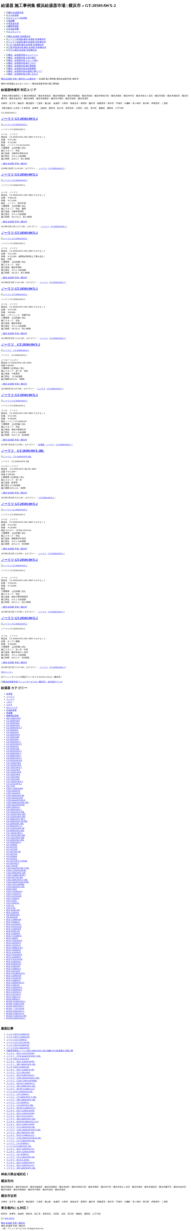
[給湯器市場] (14, 12)
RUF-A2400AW (13, 933)
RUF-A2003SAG (13, 961)
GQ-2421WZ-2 (12, 863)
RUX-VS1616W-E (14, 954)
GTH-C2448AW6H (14, 788)
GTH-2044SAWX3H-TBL (17, 802)
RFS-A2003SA (12, 912)
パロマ (9, 702)
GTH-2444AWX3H (14, 798)
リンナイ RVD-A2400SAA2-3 (20, 1135)
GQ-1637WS (11, 847)
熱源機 (9, 713)
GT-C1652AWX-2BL (15, 837)
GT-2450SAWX (13, 720)
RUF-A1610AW (13, 971)
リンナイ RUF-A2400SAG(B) (20, 1070)
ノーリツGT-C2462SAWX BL (19, 1091)
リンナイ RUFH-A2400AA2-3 (20, 1089)
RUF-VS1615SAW (14, 959)
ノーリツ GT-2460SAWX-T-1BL (21, 1097)
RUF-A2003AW (13, 966)
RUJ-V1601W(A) (13, 992)
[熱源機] (10, 21)
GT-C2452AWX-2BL (15, 812)
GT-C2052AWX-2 (14, 767)
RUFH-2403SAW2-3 (15, 1006)
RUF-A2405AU (13, 985)
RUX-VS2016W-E (14, 940)
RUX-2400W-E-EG (14, 947)
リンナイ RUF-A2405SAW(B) (20, 1061)
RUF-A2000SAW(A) (15, 983)
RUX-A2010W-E (13, 943)
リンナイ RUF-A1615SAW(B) (20, 1053)
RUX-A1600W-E (13, 950)
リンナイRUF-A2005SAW (18, 1037)
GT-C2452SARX (13, 763)
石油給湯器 (11, 710)
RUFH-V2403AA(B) (15, 1004)
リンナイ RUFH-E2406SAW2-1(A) (22, 1122)
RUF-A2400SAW (13, 976)
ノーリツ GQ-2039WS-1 (17, 1102)
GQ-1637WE (11, 849)
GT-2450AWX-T (13, 742)
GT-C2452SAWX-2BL (16, 814)
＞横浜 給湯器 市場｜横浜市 (14, 163)
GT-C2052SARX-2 (14, 833)
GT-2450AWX (12, 739)
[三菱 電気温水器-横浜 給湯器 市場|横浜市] (26, 47)
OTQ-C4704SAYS (14, 891)
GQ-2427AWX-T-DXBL (16, 861)
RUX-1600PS (12, 938)
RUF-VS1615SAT (14, 926)
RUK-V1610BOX (14, 936)
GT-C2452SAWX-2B (15, 828)
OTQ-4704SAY (13, 903)
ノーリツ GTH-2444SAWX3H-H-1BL (23, 1138)
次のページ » (7, 672)
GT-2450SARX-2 (13, 753)
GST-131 (10, 905)
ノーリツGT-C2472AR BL (18, 1042)
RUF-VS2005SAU (14, 990)
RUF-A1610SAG (13, 924)
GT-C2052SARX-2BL (15, 835)
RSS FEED (9, 1218)
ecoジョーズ (11, 707)
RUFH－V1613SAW (15, 1008)
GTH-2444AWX (13, 791)
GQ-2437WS (11, 854)
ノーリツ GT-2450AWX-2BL (20, 1105)
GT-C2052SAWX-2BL (16, 816)
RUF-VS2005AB (13, 929)
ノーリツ (43, 168)
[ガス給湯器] (12, 15)
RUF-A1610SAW (13, 978)
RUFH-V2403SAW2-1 (16, 1001)
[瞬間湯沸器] (12, 26)
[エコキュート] (13, 32)
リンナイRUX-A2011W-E (17, 1059)
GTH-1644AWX (13, 793)
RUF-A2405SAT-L (14, 987)
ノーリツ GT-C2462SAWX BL (20, 1157)
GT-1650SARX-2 (13, 842)
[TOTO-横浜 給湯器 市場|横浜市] (21, 50)
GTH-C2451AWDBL (15, 884)
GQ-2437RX (11, 859)
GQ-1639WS (11, 845)
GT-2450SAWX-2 (14, 809)
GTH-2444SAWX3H (15, 795)
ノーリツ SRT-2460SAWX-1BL (21, 1064)
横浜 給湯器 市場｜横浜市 (13, 1223)
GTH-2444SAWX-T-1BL (17, 880)
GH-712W (10, 786)
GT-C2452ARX (13, 779)
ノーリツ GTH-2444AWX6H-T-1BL (23, 1078)
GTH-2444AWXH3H (15, 805)
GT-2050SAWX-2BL (15, 830)
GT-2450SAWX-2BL (15, 840)
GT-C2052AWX (13, 774)
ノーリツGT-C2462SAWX (18, 1048)
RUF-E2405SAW (13, 964)
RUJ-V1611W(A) (13, 994)
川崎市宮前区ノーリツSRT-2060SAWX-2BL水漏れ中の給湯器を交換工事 (39, 1051)
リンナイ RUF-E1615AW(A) (19, 1116)
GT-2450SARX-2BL (15, 823)
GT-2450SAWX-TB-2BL (17, 821)
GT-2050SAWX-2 (56, 168)
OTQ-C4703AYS (13, 894)
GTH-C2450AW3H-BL (16, 870)
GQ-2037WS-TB (13, 852)
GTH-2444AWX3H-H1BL (17, 882)
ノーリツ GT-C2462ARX (18, 1072)
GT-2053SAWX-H (14, 760)
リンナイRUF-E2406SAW (17, 1034)
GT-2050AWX (12, 746)
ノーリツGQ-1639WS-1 (16, 1040)
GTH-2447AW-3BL (14, 877)
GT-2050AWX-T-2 (14, 826)
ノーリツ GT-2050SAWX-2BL (22, 450)
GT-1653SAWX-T (14, 744)
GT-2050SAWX (13, 735)
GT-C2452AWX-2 (14, 784)
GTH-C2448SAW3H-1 (16, 875)
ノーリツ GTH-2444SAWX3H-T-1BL (23, 1056)
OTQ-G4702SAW (14, 896)
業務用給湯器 (12, 716)
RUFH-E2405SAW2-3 (15, 1018)
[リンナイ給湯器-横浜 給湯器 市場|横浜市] (26, 42)
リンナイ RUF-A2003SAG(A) (20, 1149)
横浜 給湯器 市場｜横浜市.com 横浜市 (18, 79)
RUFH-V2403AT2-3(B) (16, 1016)
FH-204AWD (12, 917)
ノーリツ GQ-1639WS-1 (17, 1094)
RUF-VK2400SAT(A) (15, 973)
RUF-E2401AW (13, 910)
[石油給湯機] (12, 29)
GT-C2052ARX (13, 777)
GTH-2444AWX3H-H (15, 800)
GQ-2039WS (11, 856)
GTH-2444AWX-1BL (15, 887)
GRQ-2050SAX (13, 807)
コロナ (9, 705)
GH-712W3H (12, 866)
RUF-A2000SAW (13, 919)
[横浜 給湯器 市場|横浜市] (18, 36)
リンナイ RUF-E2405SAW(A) (20, 1075)
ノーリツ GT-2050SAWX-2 (19, 118)
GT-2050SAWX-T (14, 728)
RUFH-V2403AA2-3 (15, 1013)
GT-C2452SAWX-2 (14, 781)
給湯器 (41, 445)
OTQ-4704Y (11, 901)
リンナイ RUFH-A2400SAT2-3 (20, 1108)
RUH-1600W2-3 (13, 999)
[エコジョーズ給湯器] (16, 18)
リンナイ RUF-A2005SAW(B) (20, 1111)
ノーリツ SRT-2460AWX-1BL (20, 1132)
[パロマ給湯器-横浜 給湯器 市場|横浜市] (25, 45)
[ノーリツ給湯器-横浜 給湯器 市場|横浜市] (26, 39)
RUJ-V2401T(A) (13, 997)
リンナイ (41, 389)
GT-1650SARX (12, 749)
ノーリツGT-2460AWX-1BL (18, 1146)
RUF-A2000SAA (13, 969)
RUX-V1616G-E (13, 945)
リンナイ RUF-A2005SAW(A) (20, 1162)
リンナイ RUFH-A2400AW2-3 (20, 1083)
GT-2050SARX (12, 723)
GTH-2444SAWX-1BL (16, 873)
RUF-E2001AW (13, 931)
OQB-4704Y (11, 889)
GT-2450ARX (12, 730)
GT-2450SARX (12, 737)
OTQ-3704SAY (13, 898)
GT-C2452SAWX (13, 772)
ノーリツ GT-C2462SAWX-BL (20, 1127)
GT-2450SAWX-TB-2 (15, 819)
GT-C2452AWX (13, 770)
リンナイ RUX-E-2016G (17, 1160)
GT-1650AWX (12, 732)
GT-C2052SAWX (13, 765)
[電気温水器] (12, 23)
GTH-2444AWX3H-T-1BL (17, 868)
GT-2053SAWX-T (14, 751)
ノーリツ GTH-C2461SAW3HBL (21, 1081)
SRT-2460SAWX (13, 718)
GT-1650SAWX (13, 725)
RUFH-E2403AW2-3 (15, 1011)
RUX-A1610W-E (13, 952)
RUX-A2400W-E (13, 957)
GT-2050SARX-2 (13, 756)
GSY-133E (10, 908)
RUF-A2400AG (13, 922)
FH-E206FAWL (13, 915)
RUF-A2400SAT (13, 980)
